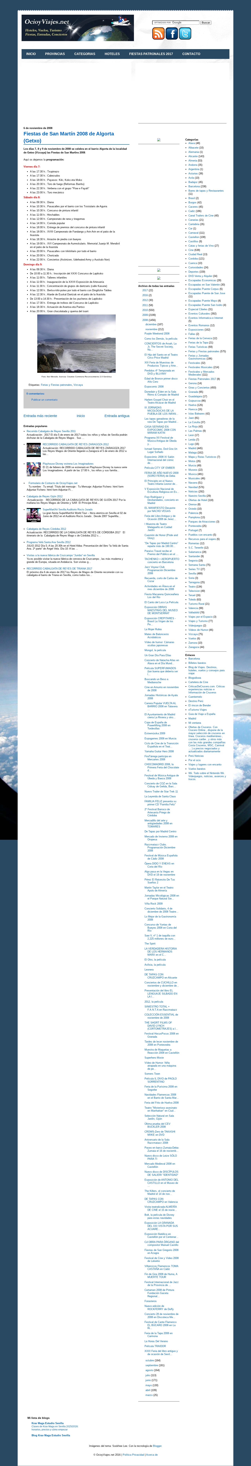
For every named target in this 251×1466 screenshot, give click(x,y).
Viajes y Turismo (198, 621)
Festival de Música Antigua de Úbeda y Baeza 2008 (162, 777)
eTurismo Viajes (197, 709)
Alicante (193, 156)
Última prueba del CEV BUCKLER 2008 (157, 1125)
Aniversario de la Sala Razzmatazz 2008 (157, 1141)
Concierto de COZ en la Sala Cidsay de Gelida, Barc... (161, 785)
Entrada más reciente (40, 416)
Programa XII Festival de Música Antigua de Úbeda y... (160, 440)
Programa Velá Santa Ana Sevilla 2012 (49, 542)
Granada (193, 391)
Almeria (192, 160)
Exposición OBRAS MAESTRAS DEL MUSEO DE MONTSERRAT (161, 610)
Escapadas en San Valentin (204, 284)
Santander (194, 556)
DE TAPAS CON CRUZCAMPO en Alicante (161, 976)
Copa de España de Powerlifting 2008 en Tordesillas (157, 725)
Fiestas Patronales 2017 (202, 379)
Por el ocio (194, 760)
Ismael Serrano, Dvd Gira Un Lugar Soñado (161, 450)
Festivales (194, 362)
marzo (149, 1395)
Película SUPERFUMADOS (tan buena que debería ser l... (161, 671)
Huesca (192, 409)
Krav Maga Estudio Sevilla (48, 1423)
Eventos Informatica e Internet (205, 317)
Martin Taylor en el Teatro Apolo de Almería (159, 889)
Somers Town (152, 1073)
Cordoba (193, 258)
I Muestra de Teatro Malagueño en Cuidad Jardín (158, 527)
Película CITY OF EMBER (160, 467)
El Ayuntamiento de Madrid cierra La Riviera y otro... (160, 716)
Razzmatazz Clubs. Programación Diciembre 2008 (160, 847)
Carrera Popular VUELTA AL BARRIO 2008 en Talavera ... (161, 706)
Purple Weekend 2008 (157, 333)
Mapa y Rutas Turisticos (202, 456)
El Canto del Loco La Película (161, 602)
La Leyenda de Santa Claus (160, 796)
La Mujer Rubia (153, 629)
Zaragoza (193, 647)
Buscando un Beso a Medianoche (156, 681)
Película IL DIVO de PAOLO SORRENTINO (161, 1080)
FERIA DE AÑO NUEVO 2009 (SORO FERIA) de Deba (161, 474)
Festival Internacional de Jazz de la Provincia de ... (162, 1284)
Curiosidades (195, 267)
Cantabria (193, 224)
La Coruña (194, 422)
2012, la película (154, 1001)
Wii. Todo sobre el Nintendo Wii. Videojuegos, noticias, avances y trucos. (207, 776)
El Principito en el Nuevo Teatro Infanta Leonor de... (161, 482)
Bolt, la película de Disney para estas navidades (159, 1216)
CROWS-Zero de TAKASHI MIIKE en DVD (160, 1133)
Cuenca (192, 263)
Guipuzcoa (194, 400)
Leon (191, 435)
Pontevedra (194, 525)
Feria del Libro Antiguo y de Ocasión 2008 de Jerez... (160, 517)
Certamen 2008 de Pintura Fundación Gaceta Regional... (159, 1293)
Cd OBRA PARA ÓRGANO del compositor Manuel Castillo (162, 1244)
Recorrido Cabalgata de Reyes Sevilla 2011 (51, 431)
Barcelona (194, 186)
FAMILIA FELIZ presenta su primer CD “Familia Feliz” (160, 803)
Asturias (193, 173)
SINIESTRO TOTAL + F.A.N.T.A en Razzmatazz (161, 1008)
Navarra (192, 482)
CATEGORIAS (84, 54)
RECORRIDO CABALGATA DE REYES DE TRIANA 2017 (59, 568)
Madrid (192, 448)
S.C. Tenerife (195, 547)
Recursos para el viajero (202, 539)
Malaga (192, 452)
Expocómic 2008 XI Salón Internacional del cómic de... (159, 459)
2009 (145, 315)
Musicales (194, 478)
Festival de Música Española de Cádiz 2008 (161, 857)
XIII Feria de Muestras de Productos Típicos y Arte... (161, 364)
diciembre (151, 324)
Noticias (193, 491)
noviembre (152, 329)
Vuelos (192, 638)
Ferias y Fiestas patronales (56, 384)
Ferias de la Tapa (198, 342)
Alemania (193, 151)
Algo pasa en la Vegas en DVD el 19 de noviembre (160, 873)
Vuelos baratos (197, 768)
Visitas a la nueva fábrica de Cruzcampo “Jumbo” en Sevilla (61, 555)
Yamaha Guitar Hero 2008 (159, 751)
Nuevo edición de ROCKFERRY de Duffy (159, 1308)
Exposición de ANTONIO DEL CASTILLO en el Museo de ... (161, 1182)
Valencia (193, 608)
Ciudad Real (195, 254)
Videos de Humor (198, 629)
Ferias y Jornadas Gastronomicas (198, 357)
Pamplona (194, 517)
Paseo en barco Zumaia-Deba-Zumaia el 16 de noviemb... (162, 1149)
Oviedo (192, 508)
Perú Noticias (196, 755)
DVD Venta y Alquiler (200, 276)
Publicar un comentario (44, 399)
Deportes (193, 271)
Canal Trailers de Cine (201, 215)
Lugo (191, 443)
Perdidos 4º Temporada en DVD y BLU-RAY (160, 372)
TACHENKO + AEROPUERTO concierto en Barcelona (162, 561)
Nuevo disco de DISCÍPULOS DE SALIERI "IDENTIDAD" (161, 1173)
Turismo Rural (196, 603)
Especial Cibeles (197, 309)
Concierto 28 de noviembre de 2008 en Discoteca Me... (161, 1316)
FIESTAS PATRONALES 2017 (151, 54)
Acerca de (152, 1454)
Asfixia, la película (155, 964)
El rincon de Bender (199, 705)
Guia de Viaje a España (201, 714)
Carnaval (193, 232)
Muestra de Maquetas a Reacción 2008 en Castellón (162, 1051)
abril (148, 1390)
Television (194, 590)
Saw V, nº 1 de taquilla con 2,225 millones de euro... (160, 937)
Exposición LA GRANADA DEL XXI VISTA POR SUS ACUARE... (161, 1225)
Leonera (149, 969)
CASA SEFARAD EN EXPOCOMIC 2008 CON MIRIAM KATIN (160, 429)
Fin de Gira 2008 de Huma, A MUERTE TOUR (161, 1276)
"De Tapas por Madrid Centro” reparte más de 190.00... (161, 545)
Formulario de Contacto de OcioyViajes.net (53, 483)
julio (148, 1375)
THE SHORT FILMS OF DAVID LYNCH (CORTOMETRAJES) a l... (161, 1025)
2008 (145, 320)
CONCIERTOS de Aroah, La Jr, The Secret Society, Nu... (160, 346)
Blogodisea (194, 677)
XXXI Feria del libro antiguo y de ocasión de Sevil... (161, 1353)
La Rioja (193, 426)
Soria (191, 578)
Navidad (193, 487)
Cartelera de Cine (198, 682)
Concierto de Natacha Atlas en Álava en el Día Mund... (162, 662)
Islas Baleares (196, 413)
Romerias (193, 543)
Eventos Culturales (199, 313)
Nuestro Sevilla (197, 495)
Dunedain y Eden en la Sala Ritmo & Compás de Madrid (162, 393)
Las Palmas (195, 430)
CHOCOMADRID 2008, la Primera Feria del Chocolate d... (162, 767)
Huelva (192, 405)
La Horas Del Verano (156, 1341)
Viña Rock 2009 (154, 903)
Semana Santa (196, 564)
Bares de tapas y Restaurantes (206, 190)
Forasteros (151, 1301)
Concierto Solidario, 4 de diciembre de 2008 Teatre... (161, 910)
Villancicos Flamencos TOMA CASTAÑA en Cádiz (161, 1268)
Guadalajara (195, 396)
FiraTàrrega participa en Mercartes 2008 (158, 758)
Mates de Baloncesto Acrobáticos (157, 636)
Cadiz (191, 211)
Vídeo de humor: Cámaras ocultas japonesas (159, 644)
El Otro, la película (155, 959)
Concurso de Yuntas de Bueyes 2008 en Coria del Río (161, 927)
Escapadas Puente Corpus (203, 288)
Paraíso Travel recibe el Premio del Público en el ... (161, 553)
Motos (192, 461)
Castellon (193, 237)
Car (190, 228)
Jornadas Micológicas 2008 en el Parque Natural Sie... (162, 897)
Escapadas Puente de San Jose (206, 293)
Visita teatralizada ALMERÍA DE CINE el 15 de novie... (161, 1208)
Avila (191, 177)
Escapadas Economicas (202, 280)
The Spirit (150, 943)
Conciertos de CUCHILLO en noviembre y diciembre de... (162, 984)
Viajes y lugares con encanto (204, 764)
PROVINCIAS (55, 54)
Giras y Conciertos (199, 387)
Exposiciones (196, 329)
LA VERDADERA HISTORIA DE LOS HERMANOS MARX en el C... (161, 951)
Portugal (193, 530)
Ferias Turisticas (197, 346)
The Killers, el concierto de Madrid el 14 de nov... (160, 1192)
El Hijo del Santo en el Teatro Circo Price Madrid (161, 356)
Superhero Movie (154, 1057)
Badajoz (193, 182)
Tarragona (194, 582)
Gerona (192, 383)
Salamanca (194, 552)
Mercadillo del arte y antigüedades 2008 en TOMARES (158, 823)
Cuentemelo (195, 696)
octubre (150, 1360)
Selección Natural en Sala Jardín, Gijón (159, 1117)
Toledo (192, 599)
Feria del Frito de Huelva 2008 (162, 1102)
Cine (191, 250)
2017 (145, 290)
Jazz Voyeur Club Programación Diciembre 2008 (160, 570)
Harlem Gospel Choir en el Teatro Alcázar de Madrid (160, 401)
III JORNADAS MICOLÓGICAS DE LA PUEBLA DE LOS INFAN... (161, 410)
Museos (192, 469)
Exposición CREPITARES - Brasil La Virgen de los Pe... (160, 621)
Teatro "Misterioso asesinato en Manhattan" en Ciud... (161, 1109)
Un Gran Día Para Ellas (158, 655)
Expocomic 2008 (154, 386)
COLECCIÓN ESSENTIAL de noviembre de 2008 (161, 1016)
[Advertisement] (56, 92)
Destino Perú (195, 701)
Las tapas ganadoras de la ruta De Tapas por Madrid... (161, 420)
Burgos (192, 202)
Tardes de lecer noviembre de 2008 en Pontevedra (161, 1043)
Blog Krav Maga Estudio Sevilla (51, 1435)
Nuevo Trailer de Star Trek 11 (161, 791)
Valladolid (193, 612)
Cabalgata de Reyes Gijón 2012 (45, 496)
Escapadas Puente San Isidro (205, 305)
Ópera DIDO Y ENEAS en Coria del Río (159, 865)
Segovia (193, 560)
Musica (192, 474)
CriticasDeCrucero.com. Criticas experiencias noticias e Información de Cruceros (206, 689)
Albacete (193, 147)
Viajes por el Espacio (200, 616)
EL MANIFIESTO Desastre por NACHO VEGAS (160, 509)
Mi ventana (194, 722)
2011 (145, 305)
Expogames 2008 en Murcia (160, 738)
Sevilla (192, 573)
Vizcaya (78, 384)
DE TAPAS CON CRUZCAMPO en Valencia (161, 1200)
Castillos (193, 241)
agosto (150, 1370)
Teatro (192, 586)
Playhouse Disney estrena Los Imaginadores (68, 463)
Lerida (191, 439)
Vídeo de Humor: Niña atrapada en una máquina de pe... (160, 1065)
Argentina (193, 169)
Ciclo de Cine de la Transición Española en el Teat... (161, 745)
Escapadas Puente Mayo (202, 300)
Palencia (193, 513)
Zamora (192, 642)
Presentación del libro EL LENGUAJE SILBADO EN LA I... (161, 993)
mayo (149, 1385)
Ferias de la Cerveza (200, 338)
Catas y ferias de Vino (201, 245)
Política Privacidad (133, 1454)
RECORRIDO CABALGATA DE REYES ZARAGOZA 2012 (76, 444)
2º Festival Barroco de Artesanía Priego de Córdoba (157, 812)
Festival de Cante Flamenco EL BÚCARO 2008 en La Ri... (160, 1325)
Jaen (191, 417)
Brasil (191, 198)
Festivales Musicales (200, 367)
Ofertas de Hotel (197, 500)
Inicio (81, 416)
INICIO (31, 54)
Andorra (192, 164)
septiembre (152, 1365)
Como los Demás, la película (161, 338)
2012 (145, 300)
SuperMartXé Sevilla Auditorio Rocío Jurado (68, 509)
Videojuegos (195, 625)
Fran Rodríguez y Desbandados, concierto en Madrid (161, 500)
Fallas (191, 333)
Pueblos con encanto (200, 534)
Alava (191, 143)
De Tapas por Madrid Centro (160, 831)
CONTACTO (191, 54)
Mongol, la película (155, 650)
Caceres (193, 206)
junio (149, 1380)
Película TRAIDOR (155, 1346)
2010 (145, 310)
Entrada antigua (117, 416)
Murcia (192, 465)
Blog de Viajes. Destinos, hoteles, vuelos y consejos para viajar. (206, 670)
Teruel (191, 595)
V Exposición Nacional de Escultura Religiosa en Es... (162, 490)
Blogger (157, 1445)
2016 (145, 295)
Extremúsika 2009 (155, 733)
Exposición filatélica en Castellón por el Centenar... (161, 1236)
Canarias (193, 219)
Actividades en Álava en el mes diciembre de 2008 (160, 588)
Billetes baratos (197, 662)
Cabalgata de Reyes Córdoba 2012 (46, 528)
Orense (192, 504)
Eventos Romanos (198, 325)
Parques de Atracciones (202, 521)
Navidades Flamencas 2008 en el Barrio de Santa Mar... (162, 1096)
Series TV (194, 569)
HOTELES (112, 54)
